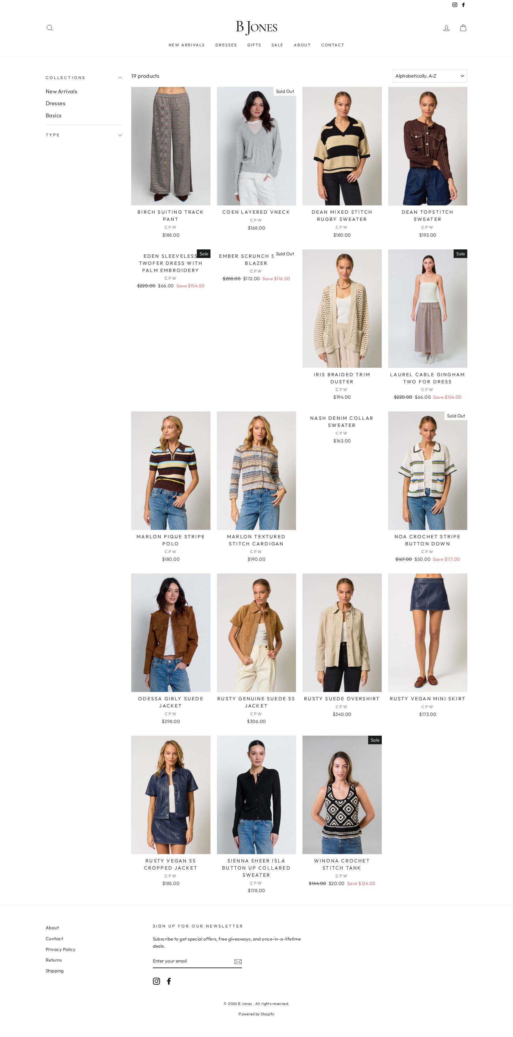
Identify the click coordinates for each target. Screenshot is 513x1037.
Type (53, 135)
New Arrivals (187, 44)
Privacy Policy (60, 949)
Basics (54, 115)
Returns (54, 960)
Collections (66, 77)
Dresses (226, 44)
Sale (278, 44)
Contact (332, 44)
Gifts (254, 44)
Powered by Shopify (256, 1013)
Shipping (55, 970)
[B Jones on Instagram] (156, 980)
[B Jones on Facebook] (168, 980)
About (302, 44)
